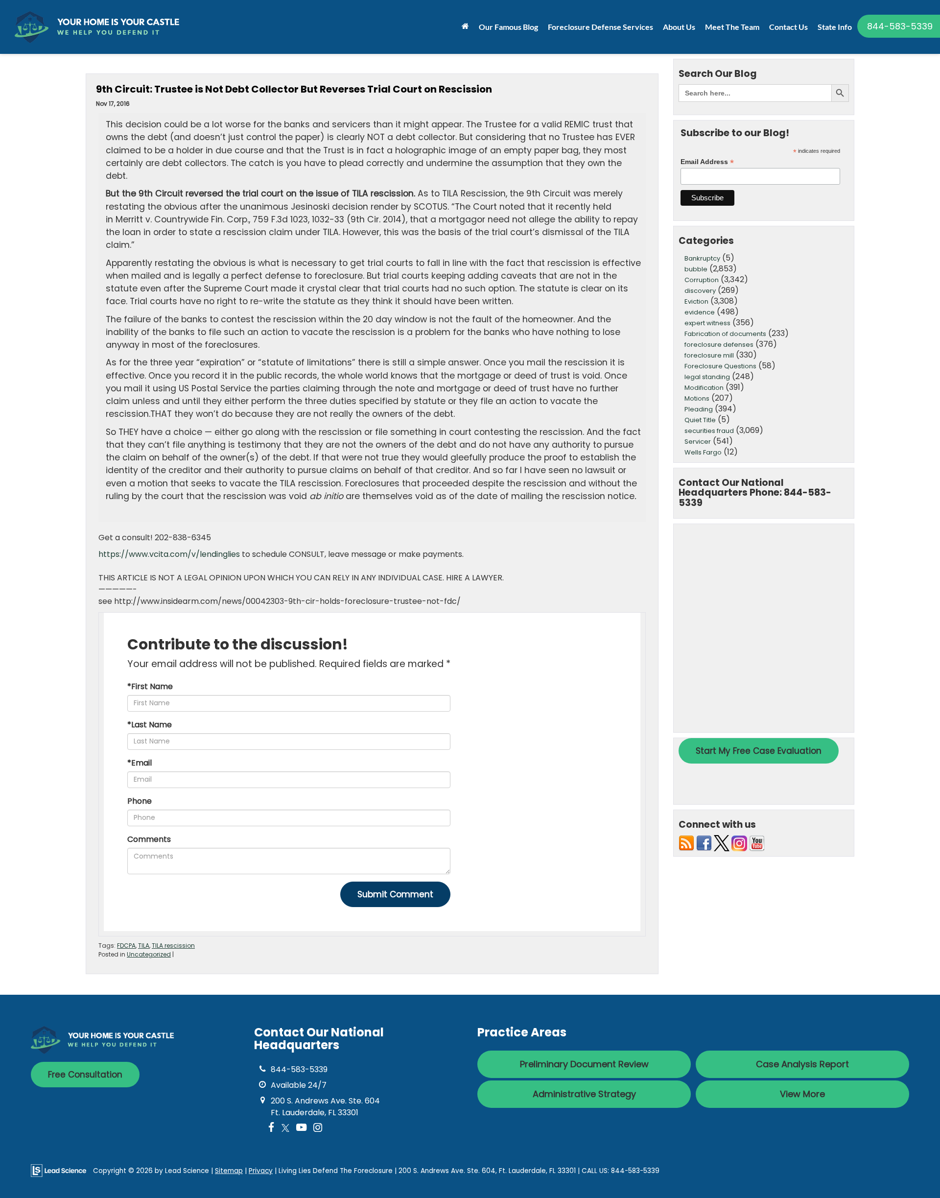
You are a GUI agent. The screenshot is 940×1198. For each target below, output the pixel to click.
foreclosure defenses (718, 344)
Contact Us (788, 26)
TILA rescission (173, 945)
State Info (835, 26)
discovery (700, 290)
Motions (696, 398)
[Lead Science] (58, 1170)
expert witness (707, 323)
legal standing (707, 377)
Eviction (696, 301)
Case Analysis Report (802, 1064)
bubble (695, 269)
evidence (699, 312)
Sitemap (229, 1170)
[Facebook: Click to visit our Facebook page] (271, 1128)
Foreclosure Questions (720, 366)
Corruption (701, 280)
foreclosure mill (709, 355)
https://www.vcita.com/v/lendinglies (169, 554)
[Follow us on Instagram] (739, 842)
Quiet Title (700, 420)
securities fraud (709, 430)
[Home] (465, 26)
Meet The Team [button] (732, 26)
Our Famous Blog (508, 26)
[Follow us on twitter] (721, 842)
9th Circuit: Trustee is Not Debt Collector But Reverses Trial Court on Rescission (294, 89)
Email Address (707, 162)
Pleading (698, 409)
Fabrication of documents (725, 333)
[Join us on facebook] (704, 842)
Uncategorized (149, 954)
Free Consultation (85, 1074)
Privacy (261, 1170)
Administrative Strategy (584, 1094)
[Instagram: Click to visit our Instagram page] (317, 1128)
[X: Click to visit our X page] (285, 1128)
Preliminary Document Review (584, 1064)
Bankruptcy (702, 258)
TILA (143, 945)
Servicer (697, 441)
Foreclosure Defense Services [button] (600, 26)
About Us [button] (679, 26)
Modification (704, 387)
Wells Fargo (703, 452)
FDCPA (126, 945)
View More (802, 1094)
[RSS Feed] (686, 842)
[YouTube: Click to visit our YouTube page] (301, 1128)
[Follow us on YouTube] (757, 842)
